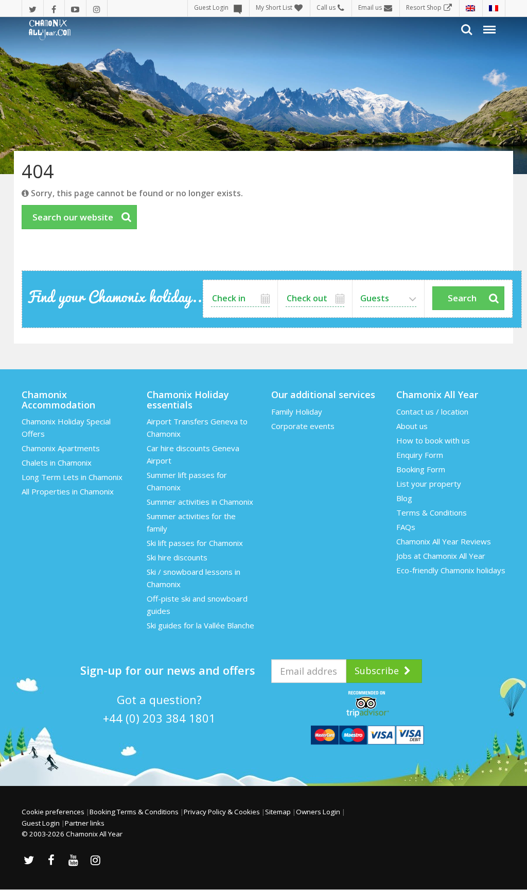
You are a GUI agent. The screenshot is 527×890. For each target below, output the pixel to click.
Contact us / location (432, 411)
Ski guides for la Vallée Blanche (200, 625)
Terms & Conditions (431, 512)
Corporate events (303, 426)
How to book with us (433, 440)
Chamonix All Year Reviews (443, 541)
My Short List (274, 7)
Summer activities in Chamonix (200, 502)
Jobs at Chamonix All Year (440, 556)
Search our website (72, 217)
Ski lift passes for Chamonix (195, 543)
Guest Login (211, 7)
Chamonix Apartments (61, 448)
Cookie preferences (53, 811)
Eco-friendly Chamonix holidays (450, 570)
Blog (404, 498)
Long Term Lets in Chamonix (72, 477)
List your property (428, 483)
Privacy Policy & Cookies (222, 811)
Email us (370, 7)
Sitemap (278, 811)
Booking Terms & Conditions (134, 811)
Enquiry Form (419, 455)
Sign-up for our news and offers (167, 670)
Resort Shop (424, 7)
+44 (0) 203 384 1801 (159, 718)
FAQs (405, 527)
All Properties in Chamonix (68, 491)
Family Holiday (296, 411)
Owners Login (318, 811)
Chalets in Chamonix (57, 462)
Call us (326, 7)
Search (462, 298)
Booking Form (420, 469)
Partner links (84, 823)
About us (412, 426)
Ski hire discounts (177, 557)
